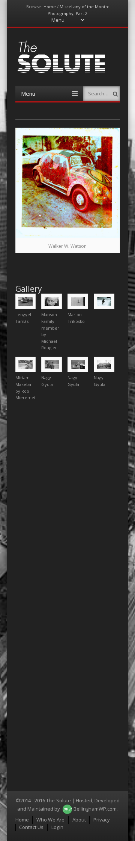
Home (50, 6)
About (79, 819)
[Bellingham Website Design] (67, 808)
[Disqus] (67, 500)
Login (57, 827)
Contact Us (31, 827)
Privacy (101, 819)
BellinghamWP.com (95, 808)
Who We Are (50, 819)
